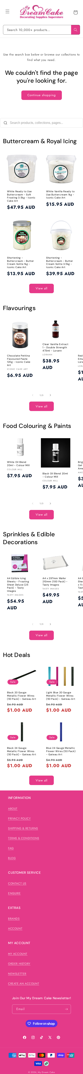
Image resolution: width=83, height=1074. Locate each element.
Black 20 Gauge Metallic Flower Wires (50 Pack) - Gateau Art (21, 695)
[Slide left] (32, 395)
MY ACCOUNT (17, 954)
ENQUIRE (14, 893)
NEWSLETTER (17, 974)
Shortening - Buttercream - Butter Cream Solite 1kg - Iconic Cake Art (20, 262)
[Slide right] (50, 395)
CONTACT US (17, 883)
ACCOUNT (15, 928)
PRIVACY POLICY (19, 818)
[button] (7, 11)
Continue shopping (41, 95)
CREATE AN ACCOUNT (23, 984)
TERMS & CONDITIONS (23, 838)
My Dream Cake (46, 1072)
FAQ (11, 848)
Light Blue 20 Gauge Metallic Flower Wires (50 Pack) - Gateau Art (60, 695)
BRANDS (14, 919)
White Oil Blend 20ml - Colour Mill (18, 464)
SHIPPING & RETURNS (23, 828)
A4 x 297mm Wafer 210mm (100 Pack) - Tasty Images (55, 581)
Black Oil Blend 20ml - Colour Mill (55, 475)
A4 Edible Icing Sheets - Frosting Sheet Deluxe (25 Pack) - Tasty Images (18, 584)
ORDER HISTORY (19, 964)
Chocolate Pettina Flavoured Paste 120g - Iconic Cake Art (18, 360)
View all (41, 288)
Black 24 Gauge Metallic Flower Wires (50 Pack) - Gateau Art (21, 751)
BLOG (12, 858)
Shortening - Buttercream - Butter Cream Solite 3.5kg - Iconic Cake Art (59, 262)
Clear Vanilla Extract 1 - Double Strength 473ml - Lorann (55, 347)
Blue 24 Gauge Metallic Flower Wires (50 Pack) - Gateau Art (61, 751)
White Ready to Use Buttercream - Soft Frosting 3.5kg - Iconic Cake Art (21, 196)
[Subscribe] (66, 1009)
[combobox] (41, 29)
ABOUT (13, 809)
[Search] (75, 30)
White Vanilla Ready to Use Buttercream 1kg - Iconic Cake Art (60, 194)
